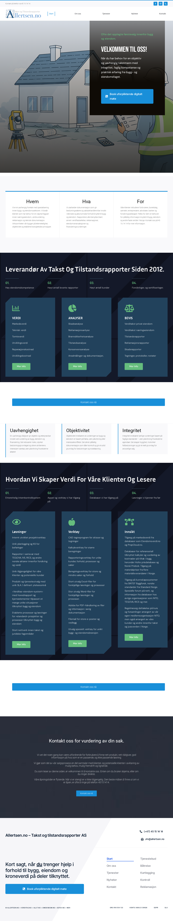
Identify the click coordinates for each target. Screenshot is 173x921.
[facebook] (155, 4)
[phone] (166, 4)
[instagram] (160, 4)
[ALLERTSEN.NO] (23, 10)
